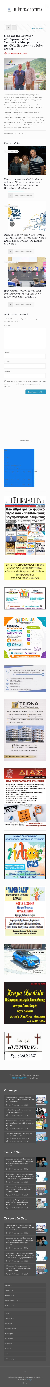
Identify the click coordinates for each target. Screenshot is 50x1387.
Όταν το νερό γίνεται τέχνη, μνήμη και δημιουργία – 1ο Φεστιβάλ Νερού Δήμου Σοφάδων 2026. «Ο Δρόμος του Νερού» (25, 239)
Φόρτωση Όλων (38, 28)
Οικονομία (9, 1333)
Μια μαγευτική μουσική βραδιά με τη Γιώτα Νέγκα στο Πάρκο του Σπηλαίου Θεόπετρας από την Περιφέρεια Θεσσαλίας (23, 183)
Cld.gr (29, 1379)
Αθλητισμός (9, 1359)
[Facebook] (23, 1383)
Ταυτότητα (9, 1290)
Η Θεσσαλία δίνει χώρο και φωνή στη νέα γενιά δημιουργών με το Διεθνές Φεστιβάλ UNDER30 (23, 293)
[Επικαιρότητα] (25, 10)
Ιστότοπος (7, 371)
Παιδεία (8, 1349)
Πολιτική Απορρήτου (12, 1300)
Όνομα (7, 352)
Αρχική (7, 1313)
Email (6, 362)
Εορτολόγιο (24, 440)
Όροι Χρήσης (9, 1295)
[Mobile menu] (47, 5)
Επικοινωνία (9, 1305)
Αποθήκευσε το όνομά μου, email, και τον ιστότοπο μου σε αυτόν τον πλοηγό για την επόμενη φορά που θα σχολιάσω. (25, 383)
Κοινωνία (8, 1344)
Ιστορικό (8, 1285)
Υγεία (7, 1354)
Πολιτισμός (9, 1338)
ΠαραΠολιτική (10, 1328)
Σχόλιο (7, 326)
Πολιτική (8, 1323)
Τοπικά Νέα (9, 1318)
